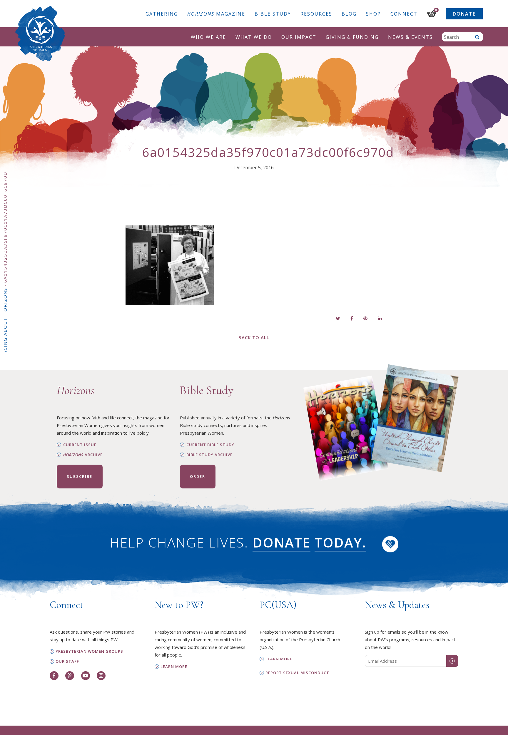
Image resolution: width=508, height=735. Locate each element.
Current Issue (79, 445)
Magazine (216, 14)
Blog (349, 14)
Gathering (162, 14)
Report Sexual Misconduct (297, 673)
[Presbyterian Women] (40, 33)
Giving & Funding (352, 37)
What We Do (253, 37)
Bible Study (273, 14)
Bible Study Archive (209, 455)
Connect (403, 14)
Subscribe (79, 476)
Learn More (174, 667)
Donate (464, 14)
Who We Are (208, 37)
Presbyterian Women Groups (89, 651)
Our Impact (298, 37)
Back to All (253, 337)
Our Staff (67, 661)
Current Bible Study (210, 445)
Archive (83, 455)
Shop (373, 14)
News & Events (410, 37)
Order (197, 476)
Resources (316, 14)
